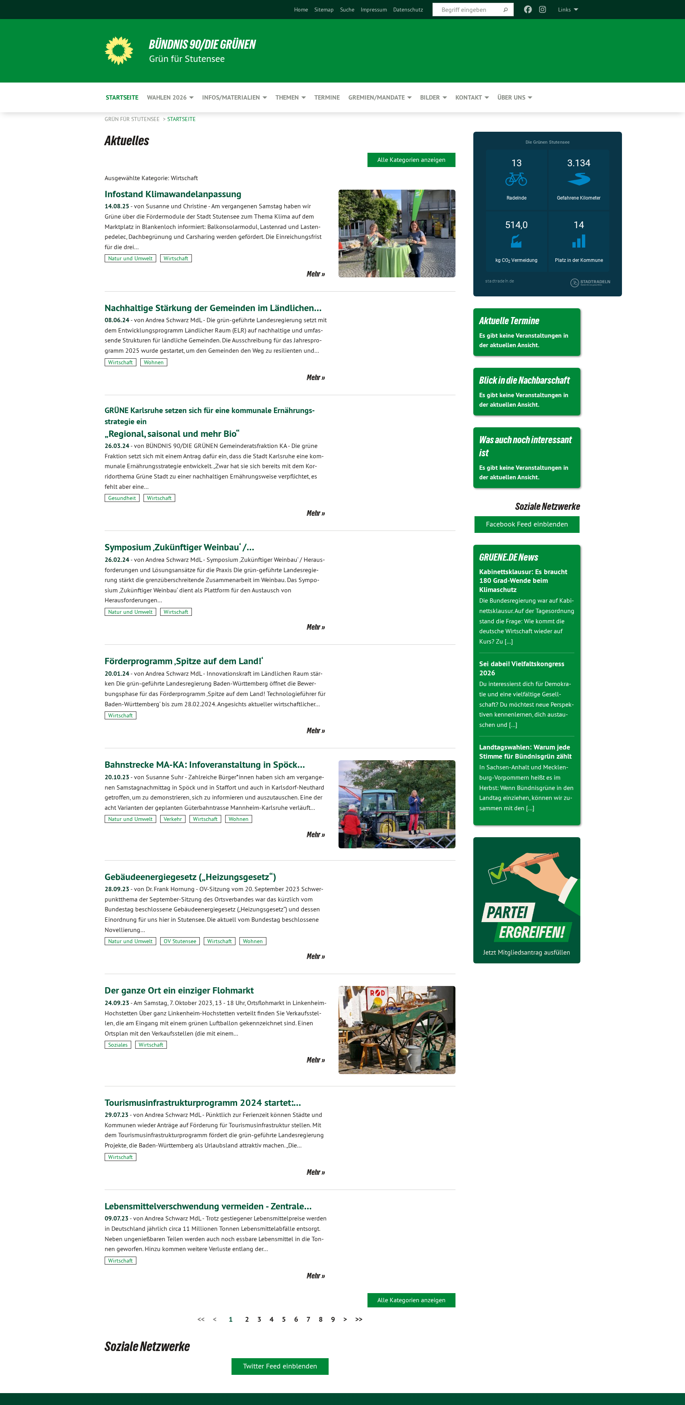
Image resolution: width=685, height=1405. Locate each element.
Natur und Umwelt (130, 258)
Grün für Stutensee (133, 119)
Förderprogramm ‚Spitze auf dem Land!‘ (184, 661)
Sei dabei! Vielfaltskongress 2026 (521, 668)
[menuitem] (301, 9)
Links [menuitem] (564, 9)
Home (301, 9)
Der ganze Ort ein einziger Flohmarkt (179, 990)
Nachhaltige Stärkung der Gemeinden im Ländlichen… (213, 308)
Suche (347, 9)
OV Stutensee (180, 941)
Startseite (181, 119)
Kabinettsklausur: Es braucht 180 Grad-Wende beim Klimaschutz (523, 580)
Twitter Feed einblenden (280, 1365)
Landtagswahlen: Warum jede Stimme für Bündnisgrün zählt (525, 751)
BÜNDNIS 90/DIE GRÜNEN (202, 44)
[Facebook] (528, 9)
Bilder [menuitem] (430, 97)
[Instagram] (542, 9)
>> (358, 1319)
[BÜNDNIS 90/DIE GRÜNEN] (119, 51)
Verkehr (173, 819)
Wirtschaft (176, 258)
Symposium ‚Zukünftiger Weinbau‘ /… (179, 547)
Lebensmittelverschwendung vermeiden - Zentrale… (208, 1206)
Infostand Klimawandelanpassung (173, 194)
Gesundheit (122, 498)
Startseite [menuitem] (122, 97)
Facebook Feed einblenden (527, 524)
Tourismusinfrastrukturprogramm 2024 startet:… (203, 1102)
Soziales (118, 1044)
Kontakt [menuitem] (468, 97)
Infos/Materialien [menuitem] (231, 97)
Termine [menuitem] (327, 97)
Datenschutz (408, 9)
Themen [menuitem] (287, 97)
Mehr (313, 273)
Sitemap (324, 9)
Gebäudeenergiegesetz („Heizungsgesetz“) (190, 877)
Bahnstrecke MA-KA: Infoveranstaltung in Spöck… (205, 764)
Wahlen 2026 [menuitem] (167, 97)
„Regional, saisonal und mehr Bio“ (172, 433)
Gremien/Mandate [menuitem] (376, 97)
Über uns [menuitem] (511, 97)
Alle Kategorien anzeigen (411, 159)
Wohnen (154, 362)
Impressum (374, 9)
